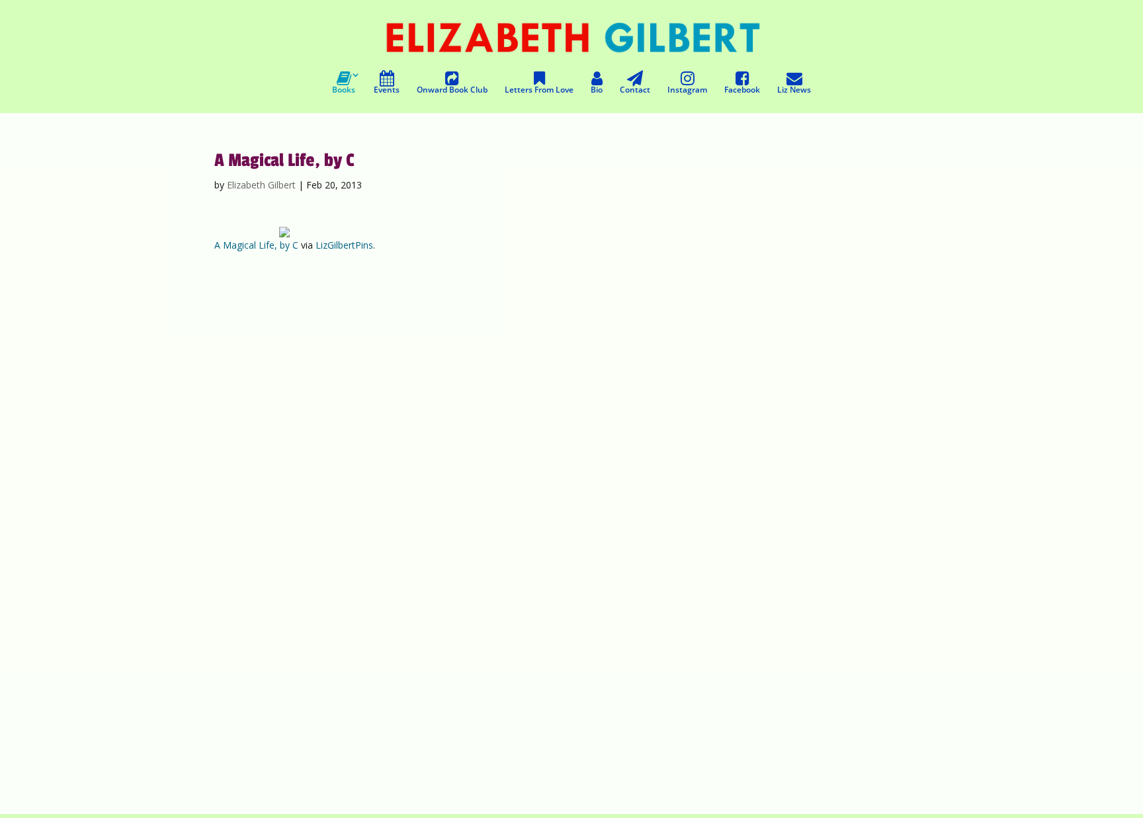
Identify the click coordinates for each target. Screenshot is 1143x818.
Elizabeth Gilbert (261, 185)
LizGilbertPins (344, 245)
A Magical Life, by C (256, 245)
